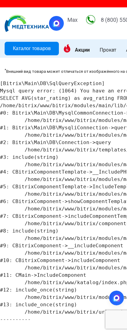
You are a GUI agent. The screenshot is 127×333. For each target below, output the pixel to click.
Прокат (108, 50)
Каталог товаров (32, 48)
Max (73, 20)
